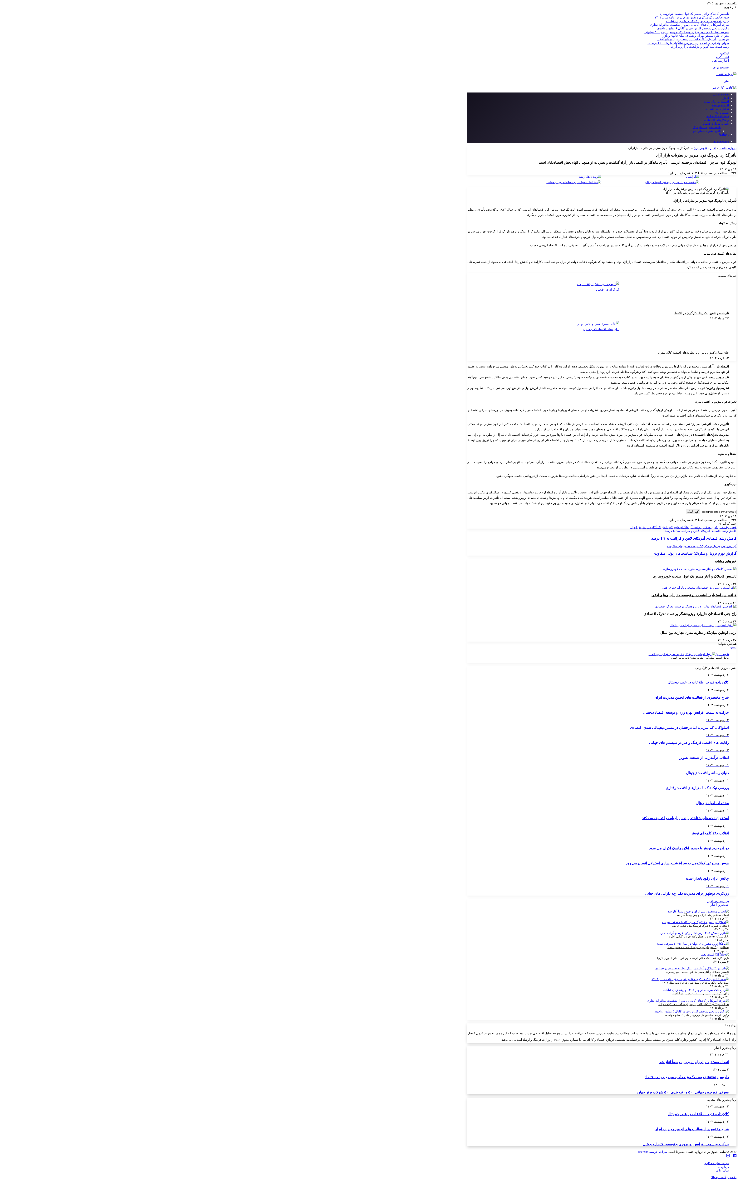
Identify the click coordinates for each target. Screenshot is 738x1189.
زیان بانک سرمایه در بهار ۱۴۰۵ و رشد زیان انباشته (697, 21)
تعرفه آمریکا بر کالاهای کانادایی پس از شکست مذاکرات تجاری (689, 24)
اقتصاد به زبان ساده (716, 101)
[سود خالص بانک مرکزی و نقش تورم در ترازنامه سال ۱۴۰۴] (690, 979)
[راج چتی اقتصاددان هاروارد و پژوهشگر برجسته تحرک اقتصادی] (695, 606)
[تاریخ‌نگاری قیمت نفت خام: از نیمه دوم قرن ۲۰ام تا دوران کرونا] (715, 954)
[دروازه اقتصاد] (726, 74)
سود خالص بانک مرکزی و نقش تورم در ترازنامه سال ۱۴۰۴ (692, 17)
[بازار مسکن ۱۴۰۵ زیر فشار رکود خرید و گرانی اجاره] (694, 933)
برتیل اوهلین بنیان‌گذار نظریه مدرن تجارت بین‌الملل (698, 633)
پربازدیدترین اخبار (718, 901)
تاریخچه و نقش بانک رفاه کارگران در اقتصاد (701, 313)
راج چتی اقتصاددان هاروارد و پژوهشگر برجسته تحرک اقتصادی (690, 614)
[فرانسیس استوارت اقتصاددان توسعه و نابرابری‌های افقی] (699, 587)
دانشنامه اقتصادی (717, 116)
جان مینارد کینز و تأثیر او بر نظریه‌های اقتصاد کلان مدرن (693, 352)
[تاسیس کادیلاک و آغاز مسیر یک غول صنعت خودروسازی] (699, 569)
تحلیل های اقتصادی (717, 109)
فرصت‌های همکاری (716, 1163)
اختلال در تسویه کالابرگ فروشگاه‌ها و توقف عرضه (700, 925)
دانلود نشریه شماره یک (707, 127)
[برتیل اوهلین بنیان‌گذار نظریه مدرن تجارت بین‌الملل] (702, 625)
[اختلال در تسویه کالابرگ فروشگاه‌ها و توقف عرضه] (695, 922)
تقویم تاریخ (722, 112)
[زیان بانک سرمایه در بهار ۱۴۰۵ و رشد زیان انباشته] (696, 990)
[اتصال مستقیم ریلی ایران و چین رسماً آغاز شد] (698, 911)
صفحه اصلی (721, 94)
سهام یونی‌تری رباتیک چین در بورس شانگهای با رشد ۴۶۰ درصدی (688, 43)
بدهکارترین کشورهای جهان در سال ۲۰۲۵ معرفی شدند (698, 947)
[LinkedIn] (734, 1156)
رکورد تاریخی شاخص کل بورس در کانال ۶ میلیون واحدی (693, 28)
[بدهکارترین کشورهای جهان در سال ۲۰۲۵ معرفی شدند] (693, 943)
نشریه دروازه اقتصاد (716, 123)
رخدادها (724, 134)
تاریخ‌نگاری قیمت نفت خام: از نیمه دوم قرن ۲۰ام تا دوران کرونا (693, 958)
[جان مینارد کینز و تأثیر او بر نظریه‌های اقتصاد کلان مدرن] (598, 335)
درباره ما (723, 1166)
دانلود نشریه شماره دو (707, 130)
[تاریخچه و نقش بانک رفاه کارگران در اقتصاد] (598, 296)
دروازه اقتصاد (727, 148)
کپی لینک (693, 511)
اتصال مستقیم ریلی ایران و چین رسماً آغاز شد (703, 915)
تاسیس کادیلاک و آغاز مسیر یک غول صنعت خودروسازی (693, 13)
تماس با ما (722, 1170)
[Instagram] (728, 1156)
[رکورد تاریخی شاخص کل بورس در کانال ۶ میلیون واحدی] (691, 1011)
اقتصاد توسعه (720, 105)
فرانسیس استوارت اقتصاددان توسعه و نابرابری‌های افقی (693, 39)
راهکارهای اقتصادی (716, 120)
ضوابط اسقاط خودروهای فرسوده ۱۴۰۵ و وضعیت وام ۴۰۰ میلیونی (686, 32)
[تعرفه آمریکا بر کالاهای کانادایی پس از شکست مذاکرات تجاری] (688, 1000)
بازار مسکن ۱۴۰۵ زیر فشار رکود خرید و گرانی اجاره (699, 936)
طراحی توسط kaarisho (652, 1151)
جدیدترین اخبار (720, 904)
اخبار (726, 98)
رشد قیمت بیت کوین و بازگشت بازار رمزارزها (700, 46)
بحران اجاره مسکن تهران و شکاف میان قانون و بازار (695, 35)
